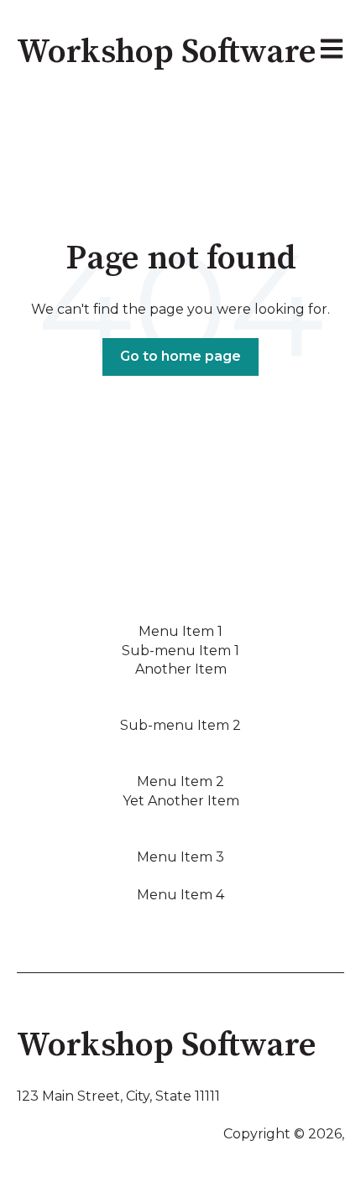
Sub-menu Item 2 (180, 725)
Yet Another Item (181, 801)
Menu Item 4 (180, 895)
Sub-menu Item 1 (180, 651)
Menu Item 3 (180, 857)
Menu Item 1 (180, 631)
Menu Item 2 (180, 781)
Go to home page (180, 356)
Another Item (181, 669)
